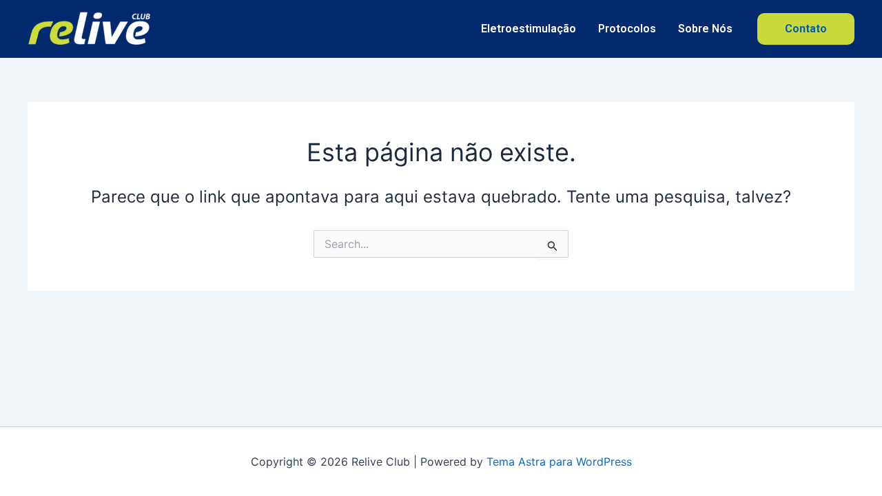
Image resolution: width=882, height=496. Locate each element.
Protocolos (627, 28)
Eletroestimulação (528, 28)
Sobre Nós (705, 28)
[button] (805, 29)
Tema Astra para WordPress (559, 461)
